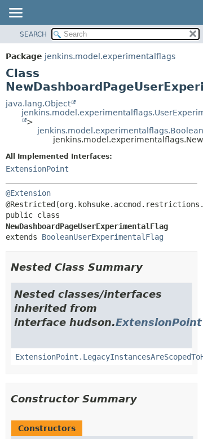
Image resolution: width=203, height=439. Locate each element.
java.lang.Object (38, 103)
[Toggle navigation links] (15, 13)
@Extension (28, 193)
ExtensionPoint (37, 168)
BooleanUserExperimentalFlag (103, 236)
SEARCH (33, 34)
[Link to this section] (150, 267)
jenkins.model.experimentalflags (110, 56)
